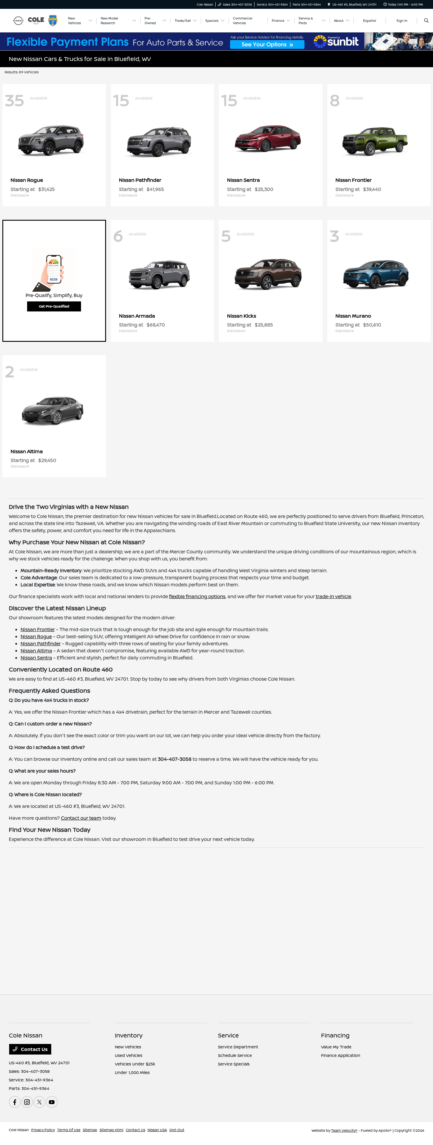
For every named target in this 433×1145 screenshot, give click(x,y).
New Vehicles (128, 1047)
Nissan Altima (36, 650)
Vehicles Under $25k (135, 1064)
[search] (426, 20)
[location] (329, 4)
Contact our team (81, 818)
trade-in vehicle (333, 596)
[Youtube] (52, 1102)
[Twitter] (39, 1102)
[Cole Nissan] (35, 20)
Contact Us (34, 1049)
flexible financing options (197, 596)
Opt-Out (176, 1129)
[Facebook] (15, 1102)
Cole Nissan (19, 1129)
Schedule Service (235, 1055)
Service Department (238, 1047)
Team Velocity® (344, 1130)
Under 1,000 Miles (132, 1072)
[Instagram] (27, 1102)
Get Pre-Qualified (54, 306)
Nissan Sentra (36, 657)
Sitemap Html (111, 1129)
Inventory (129, 1035)
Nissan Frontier (38, 629)
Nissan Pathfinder (41, 643)
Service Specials (233, 1064)
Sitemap (90, 1129)
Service (228, 1035)
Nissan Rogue (36, 636)
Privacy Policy (43, 1129)
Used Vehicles (128, 1055)
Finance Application (340, 1055)
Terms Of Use (68, 1129)
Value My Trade (336, 1047)
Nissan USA (157, 1129)
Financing (335, 1035)
